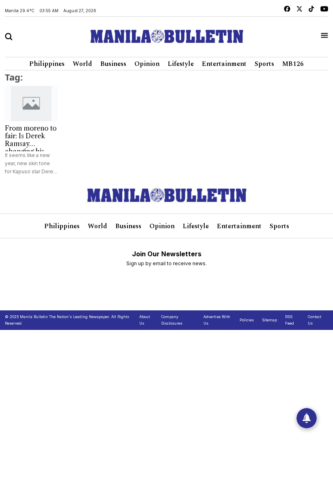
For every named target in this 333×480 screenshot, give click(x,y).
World (82, 64)
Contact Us (314, 319)
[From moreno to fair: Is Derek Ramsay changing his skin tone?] (31, 103)
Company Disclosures (171, 319)
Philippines (47, 64)
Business (113, 64)
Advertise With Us (216, 319)
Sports (264, 64)
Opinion (147, 64)
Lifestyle (181, 64)
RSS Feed (289, 319)
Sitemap (269, 320)
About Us (144, 319)
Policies (247, 320)
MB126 (293, 64)
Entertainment (224, 64)
